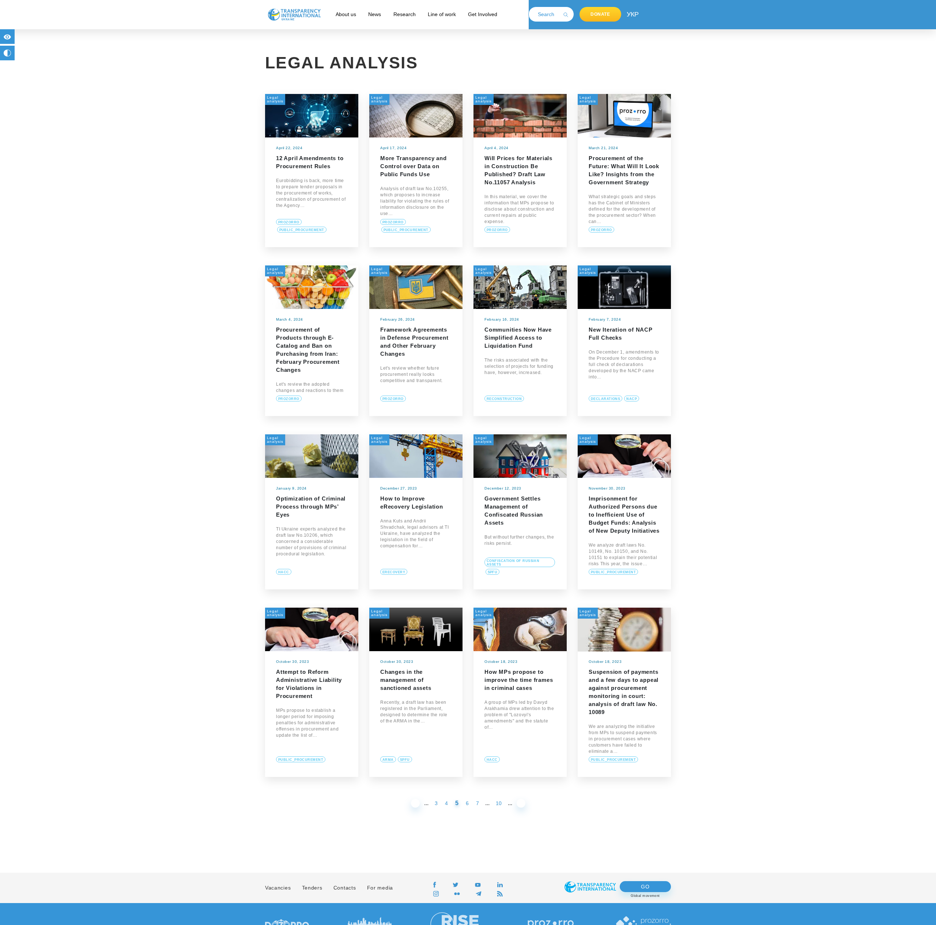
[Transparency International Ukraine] (294, 14)
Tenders (312, 888)
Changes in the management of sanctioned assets (405, 680)
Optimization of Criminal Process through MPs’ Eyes (311, 506)
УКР (632, 14)
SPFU (493, 572)
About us (346, 14)
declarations (605, 399)
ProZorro (288, 222)
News (374, 14)
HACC (283, 572)
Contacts (344, 888)
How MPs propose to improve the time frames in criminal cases (518, 680)
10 (499, 803)
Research (404, 14)
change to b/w (7, 53)
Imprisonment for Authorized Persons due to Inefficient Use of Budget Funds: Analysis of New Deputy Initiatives (624, 514)
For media (380, 888)
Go (645, 887)
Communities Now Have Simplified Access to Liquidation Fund (518, 337)
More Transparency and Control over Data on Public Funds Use (413, 166)
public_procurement (301, 230)
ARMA (388, 760)
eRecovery (393, 572)
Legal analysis (275, 99)
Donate (600, 14)
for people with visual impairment (7, 36)
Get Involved (482, 14)
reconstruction (504, 399)
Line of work (442, 14)
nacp (631, 399)
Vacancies (278, 888)
